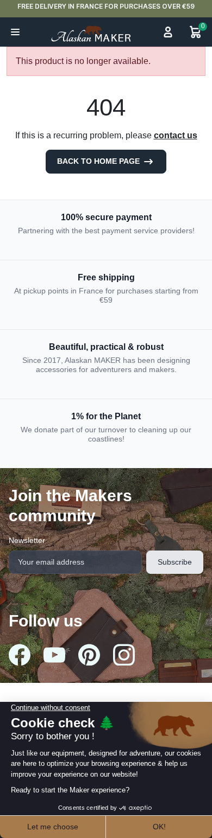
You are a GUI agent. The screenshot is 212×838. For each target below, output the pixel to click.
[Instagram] (124, 655)
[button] (15, 32)
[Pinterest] (89, 655)
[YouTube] (54, 655)
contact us (175, 135)
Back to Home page (99, 161)
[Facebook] (19, 655)
